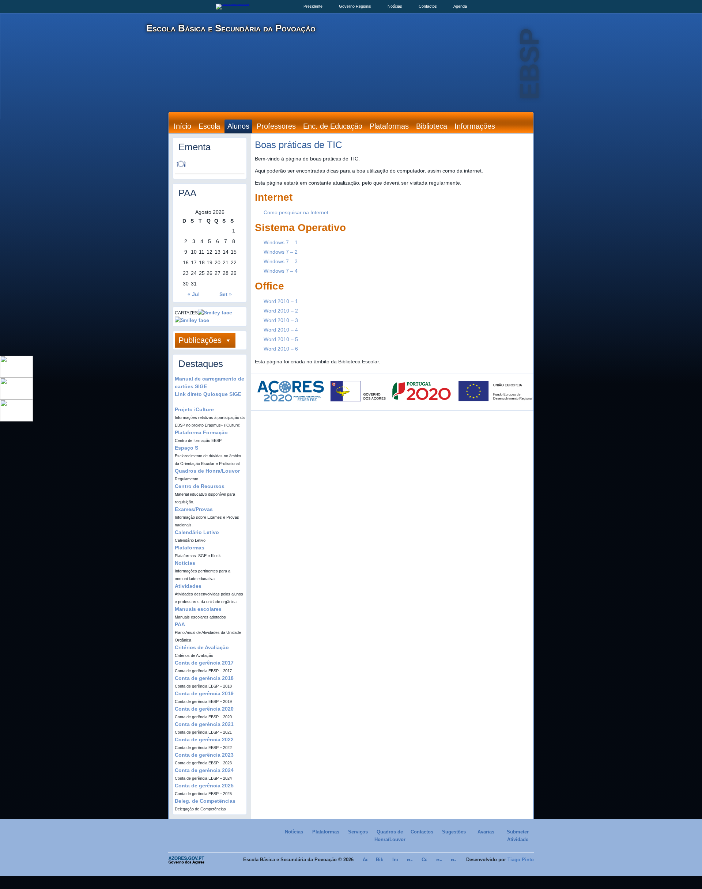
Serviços (358, 832)
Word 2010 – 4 (281, 330)
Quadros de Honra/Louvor (207, 471)
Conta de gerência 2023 (204, 755)
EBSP (529, 64)
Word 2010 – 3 (281, 320)
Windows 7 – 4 (281, 271)
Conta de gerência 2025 (204, 785)
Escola (209, 126)
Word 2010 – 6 (281, 349)
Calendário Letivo (197, 532)
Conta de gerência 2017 (204, 663)
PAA (180, 624)
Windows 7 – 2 (281, 252)
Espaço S (186, 448)
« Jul (194, 294)
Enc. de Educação (332, 126)
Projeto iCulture (194, 409)
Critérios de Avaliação (202, 647)
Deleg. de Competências (205, 801)
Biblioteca (431, 126)
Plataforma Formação (201, 432)
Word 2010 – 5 (281, 339)
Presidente (312, 6)
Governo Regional (355, 6)
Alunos (238, 126)
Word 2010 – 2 (281, 311)
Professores (276, 126)
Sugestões (454, 832)
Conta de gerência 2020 (204, 709)
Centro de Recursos (199, 486)
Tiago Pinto (520, 859)
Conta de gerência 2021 (204, 724)
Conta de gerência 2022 (204, 739)
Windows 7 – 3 (281, 261)
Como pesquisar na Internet (296, 212)
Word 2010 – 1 (281, 301)
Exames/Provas (194, 509)
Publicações (200, 340)
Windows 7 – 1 (281, 242)
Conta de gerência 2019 (204, 693)
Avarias (486, 832)
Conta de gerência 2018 (204, 678)
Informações (474, 126)
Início (182, 126)
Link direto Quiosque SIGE (208, 394)
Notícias (395, 6)
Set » (225, 294)
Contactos (428, 6)
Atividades (188, 586)
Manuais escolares (198, 609)
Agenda (460, 6)
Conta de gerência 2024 (204, 770)
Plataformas (389, 126)
